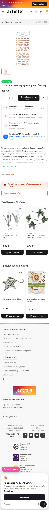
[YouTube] (36, 435)
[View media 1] (5, 71)
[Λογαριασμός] (36, 12)
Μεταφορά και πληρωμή (12, 334)
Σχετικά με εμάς (9, 363)
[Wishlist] (45, 98)
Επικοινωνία (8, 375)
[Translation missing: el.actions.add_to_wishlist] (20, 209)
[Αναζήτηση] (31, 12)
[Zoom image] (23, 51)
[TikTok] (42, 435)
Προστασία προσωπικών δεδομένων (17, 350)
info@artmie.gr (11, 417)
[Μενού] (2, 12)
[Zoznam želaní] (41, 12)
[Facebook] (25, 435)
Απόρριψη (7, 504)
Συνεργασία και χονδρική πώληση (16, 367)
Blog (5, 379)
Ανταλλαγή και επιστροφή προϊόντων (17, 338)
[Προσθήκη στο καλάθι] (12, 252)
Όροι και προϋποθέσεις (12, 346)
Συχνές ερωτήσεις (10, 342)
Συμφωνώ (24, 497)
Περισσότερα (8, 491)
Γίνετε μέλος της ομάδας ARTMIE (16, 371)
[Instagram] (31, 435)
